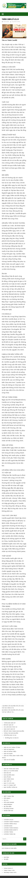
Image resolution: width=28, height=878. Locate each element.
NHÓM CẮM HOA (8, 810)
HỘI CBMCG (7, 798)
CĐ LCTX (6, 800)
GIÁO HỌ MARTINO (9, 749)
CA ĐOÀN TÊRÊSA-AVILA (10, 823)
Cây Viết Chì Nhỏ (16, 21)
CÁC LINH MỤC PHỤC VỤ (10, 727)
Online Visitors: (8, 868)
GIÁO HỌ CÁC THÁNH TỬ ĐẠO (12, 747)
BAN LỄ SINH (7, 777)
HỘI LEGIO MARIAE (9, 802)
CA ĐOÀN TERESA (8, 832)
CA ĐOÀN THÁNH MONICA (11, 828)
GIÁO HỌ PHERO (8, 753)
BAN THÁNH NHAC (9, 779)
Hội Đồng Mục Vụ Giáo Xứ (12, 738)
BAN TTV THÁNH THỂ (10, 785)
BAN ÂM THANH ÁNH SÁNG (11, 768)
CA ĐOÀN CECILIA (8, 819)
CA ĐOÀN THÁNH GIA (9, 834)
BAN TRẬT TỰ (7, 781)
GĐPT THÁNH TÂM (9, 796)
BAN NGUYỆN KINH (9, 775)
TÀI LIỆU (6, 859)
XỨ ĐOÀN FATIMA (8, 808)
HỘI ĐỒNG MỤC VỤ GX (10, 735)
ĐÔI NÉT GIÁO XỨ (8, 725)
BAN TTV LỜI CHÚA (9, 783)
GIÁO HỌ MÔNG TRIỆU (10, 751)
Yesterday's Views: (9, 872)
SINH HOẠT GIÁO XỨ (9, 729)
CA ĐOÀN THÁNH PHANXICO (11, 821)
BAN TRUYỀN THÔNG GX (10, 787)
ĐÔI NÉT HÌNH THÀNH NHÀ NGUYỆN (14, 731)
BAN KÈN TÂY (7, 773)
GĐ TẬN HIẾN (7, 806)
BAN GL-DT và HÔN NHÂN (11, 770)
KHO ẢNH (6, 857)
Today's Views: (8, 870)
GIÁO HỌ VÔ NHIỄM (9, 759)
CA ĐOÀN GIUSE (8, 826)
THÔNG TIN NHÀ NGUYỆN (11, 733)
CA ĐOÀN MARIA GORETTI (11, 830)
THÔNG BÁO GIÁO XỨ (9, 723)
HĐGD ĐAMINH (8, 804)
